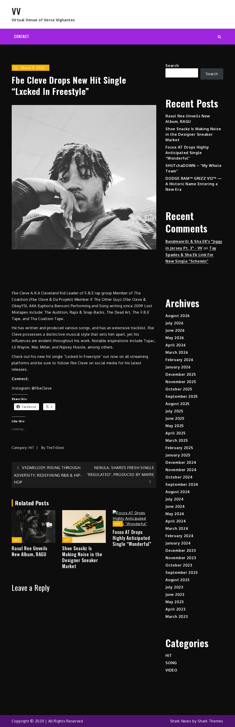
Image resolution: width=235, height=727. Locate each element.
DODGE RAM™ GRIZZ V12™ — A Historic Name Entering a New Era (193, 184)
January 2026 (177, 367)
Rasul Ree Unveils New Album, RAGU (30, 551)
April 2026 (175, 345)
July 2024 (174, 499)
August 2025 (177, 403)
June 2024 (175, 506)
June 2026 (175, 330)
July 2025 (174, 411)
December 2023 (180, 550)
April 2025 (175, 433)
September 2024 (181, 484)
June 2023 (174, 594)
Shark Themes (210, 721)
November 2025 (180, 381)
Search (172, 65)
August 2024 (177, 491)
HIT (31, 448)
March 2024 (176, 528)
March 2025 (176, 440)
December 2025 (180, 374)
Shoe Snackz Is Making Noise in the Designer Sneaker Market (82, 557)
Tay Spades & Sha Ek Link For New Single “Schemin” (190, 255)
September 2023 (181, 572)
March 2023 (176, 616)
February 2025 (179, 447)
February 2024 (179, 536)
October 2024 (179, 477)
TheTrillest (55, 448)
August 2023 (177, 580)
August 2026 (177, 315)
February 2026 (179, 359)
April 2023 (175, 609)
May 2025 (174, 425)
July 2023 (174, 587)
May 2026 (174, 337)
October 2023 (178, 565)
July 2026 (174, 323)
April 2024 (175, 521)
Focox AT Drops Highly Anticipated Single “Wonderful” (132, 538)
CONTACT (21, 36)
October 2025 (178, 389)
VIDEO (171, 670)
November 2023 (180, 558)
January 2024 (178, 543)
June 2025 (174, 418)
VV (16, 11)
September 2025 (181, 396)
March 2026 (176, 352)
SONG (171, 663)
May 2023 (174, 602)
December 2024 (180, 462)
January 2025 (177, 455)
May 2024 (174, 513)
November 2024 (180, 469)
